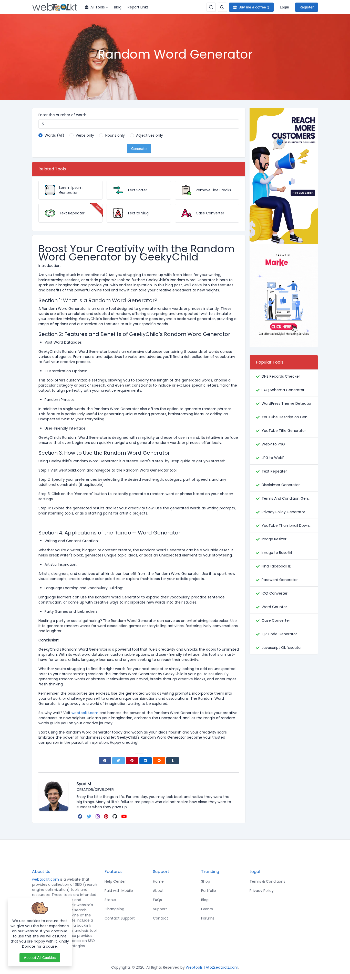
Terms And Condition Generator (287, 498)
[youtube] (124, 816)
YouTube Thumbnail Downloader (287, 525)
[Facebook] (105, 760)
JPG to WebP (273, 457)
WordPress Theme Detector (287, 403)
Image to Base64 (277, 552)
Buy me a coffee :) (254, 7)
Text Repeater (274, 471)
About (158, 890)
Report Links (138, 7)
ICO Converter (274, 593)
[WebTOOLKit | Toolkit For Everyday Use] (57, 7)
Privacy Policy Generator (283, 512)
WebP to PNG (273, 444)
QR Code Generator (279, 634)
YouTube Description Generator (287, 417)
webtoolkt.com (45, 879)
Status (110, 899)
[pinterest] (106, 816)
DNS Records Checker (281, 376)
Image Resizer (274, 539)
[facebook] (81, 816)
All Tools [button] (97, 7)
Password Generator (280, 579)
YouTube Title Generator (284, 430)
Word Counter (274, 606)
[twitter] (90, 816)
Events (207, 909)
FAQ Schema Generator (283, 389)
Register (307, 7)
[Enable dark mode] (222, 7)
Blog (117, 7)
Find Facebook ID (277, 566)
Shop (205, 881)
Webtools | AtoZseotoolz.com (212, 967)
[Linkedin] (145, 760)
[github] (115, 816)
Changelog (114, 909)
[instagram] (98, 816)
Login (284, 7)
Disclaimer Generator (281, 484)
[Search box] (211, 7)
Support (160, 909)
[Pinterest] (132, 760)
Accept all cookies (40, 957)
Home (158, 881)
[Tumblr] (172, 760)
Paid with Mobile (119, 890)
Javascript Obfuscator (282, 647)
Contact (160, 918)
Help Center (115, 881)
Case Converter (276, 620)
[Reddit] (159, 760)
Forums (207, 918)
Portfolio (208, 890)
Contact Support (120, 918)
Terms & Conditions (267, 881)
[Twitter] (118, 760)
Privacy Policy (262, 890)
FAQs (157, 899)
